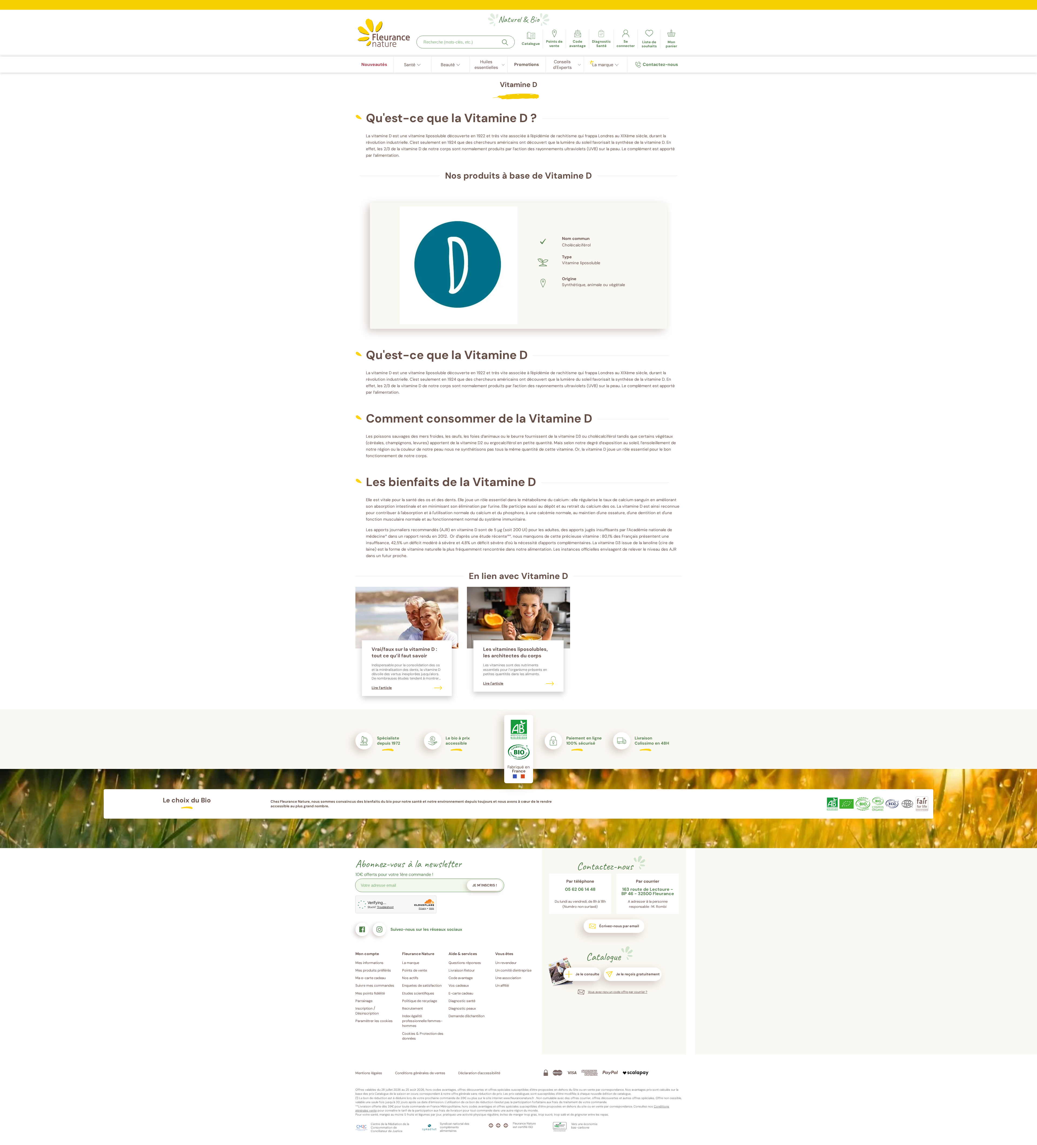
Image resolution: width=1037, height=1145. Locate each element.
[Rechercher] (505, 42)
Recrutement (412, 1008)
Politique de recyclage (419, 1001)
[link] (577, 38)
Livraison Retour (462, 970)
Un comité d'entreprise (513, 970)
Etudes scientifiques (418, 993)
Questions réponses (465, 962)
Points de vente (414, 970)
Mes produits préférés (373, 970)
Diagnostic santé (462, 1001)
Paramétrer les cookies (374, 1021)
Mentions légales (368, 1073)
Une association (508, 978)
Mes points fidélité (370, 993)
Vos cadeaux (459, 985)
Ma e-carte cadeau (370, 978)
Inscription (363, 1008)
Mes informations (369, 962)
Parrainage (363, 1001)
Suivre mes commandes (374, 985)
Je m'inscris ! (484, 885)
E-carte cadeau (461, 993)
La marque (410, 962)
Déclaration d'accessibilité (479, 1073)
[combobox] (465, 42)
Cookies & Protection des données (422, 1036)
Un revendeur (506, 962)
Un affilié (502, 985)
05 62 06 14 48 (580, 889)
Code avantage (461, 978)
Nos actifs (410, 978)
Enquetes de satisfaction (422, 985)
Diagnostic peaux (462, 1008)
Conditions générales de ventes (420, 1073)
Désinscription (367, 1013)
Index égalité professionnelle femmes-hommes (422, 1021)
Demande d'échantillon (466, 1016)
